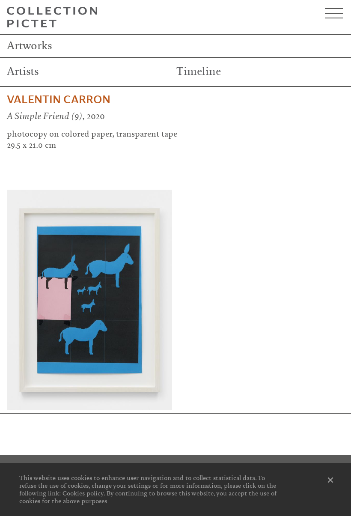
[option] (89, 299)
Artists (23, 71)
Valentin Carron (58, 99)
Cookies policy (83, 493)
